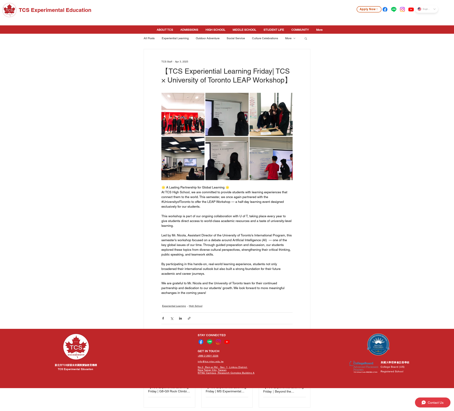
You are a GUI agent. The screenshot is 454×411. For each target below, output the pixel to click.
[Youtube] (411, 9)
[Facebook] (385, 9)
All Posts (149, 38)
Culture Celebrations (265, 38)
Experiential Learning (175, 38)
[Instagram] (402, 9)
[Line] (394, 9)
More (288, 38)
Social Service (236, 38)
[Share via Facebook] (163, 318)
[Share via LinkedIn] (180, 318)
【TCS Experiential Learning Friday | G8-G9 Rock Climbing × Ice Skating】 (169, 389)
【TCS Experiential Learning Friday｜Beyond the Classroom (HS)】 (283, 389)
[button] (306, 38)
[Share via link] (189, 318)
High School (195, 306)
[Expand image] (182, 114)
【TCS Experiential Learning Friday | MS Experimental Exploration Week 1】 (226, 389)
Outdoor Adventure (208, 38)
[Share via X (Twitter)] (171, 318)
